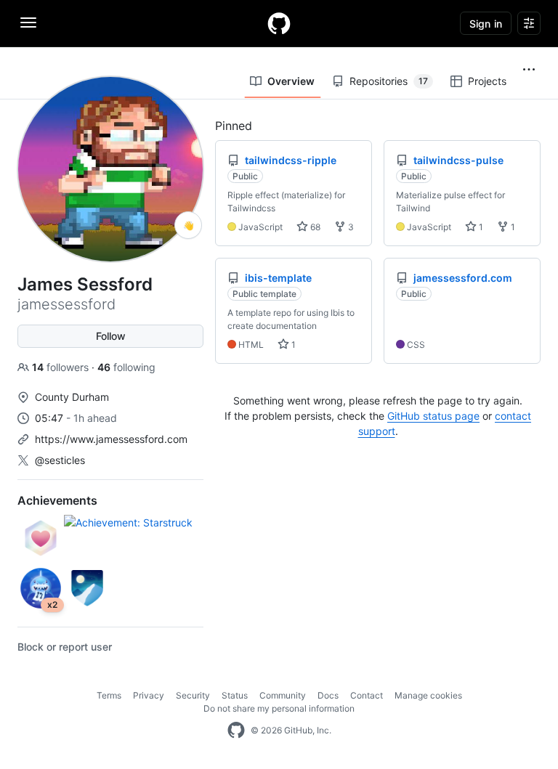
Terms (109, 695)
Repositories (388, 81)
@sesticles (60, 460)
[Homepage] (279, 23)
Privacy (148, 695)
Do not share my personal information (279, 708)
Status (235, 695)
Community (282, 695)
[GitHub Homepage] (236, 730)
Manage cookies (428, 695)
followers (62, 367)
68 (314, 226)
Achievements (57, 500)
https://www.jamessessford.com (111, 439)
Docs (328, 695)
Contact (366, 695)
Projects (487, 81)
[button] (529, 70)
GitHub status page (433, 416)
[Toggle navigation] (28, 22)
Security (193, 695)
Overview (291, 81)
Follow (111, 336)
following (126, 367)
